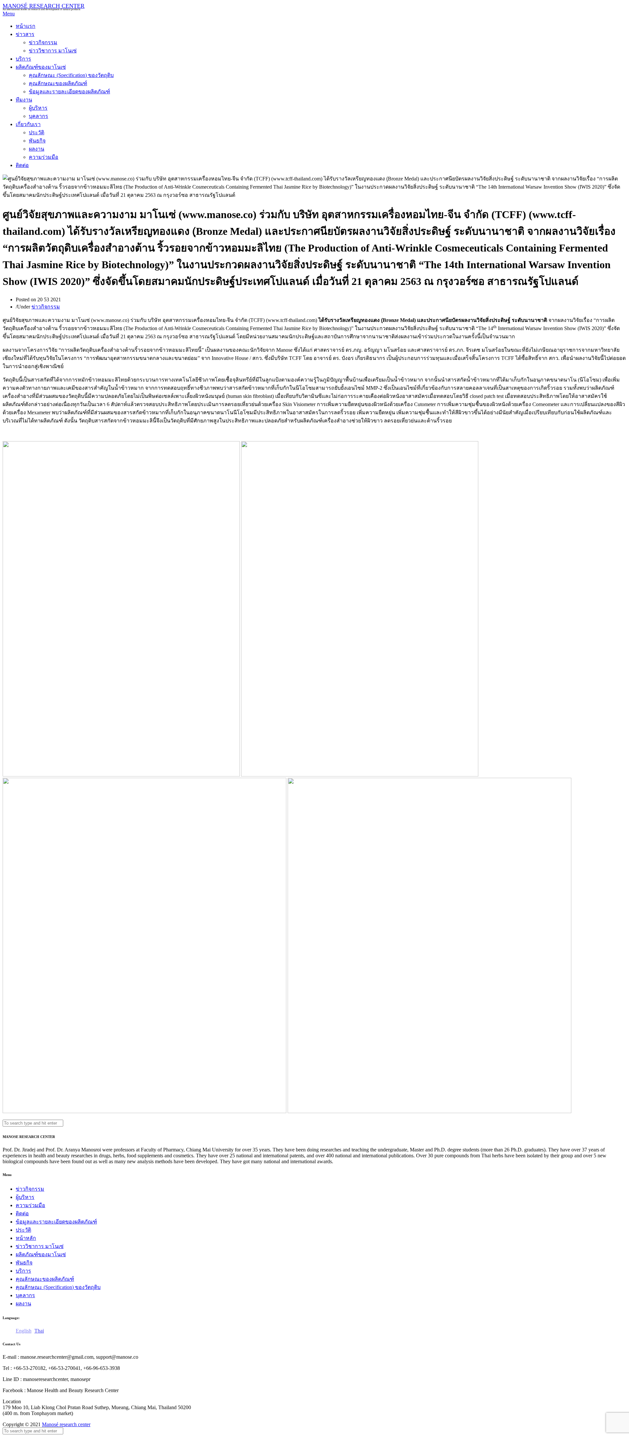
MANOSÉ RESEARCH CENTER (44, 6)
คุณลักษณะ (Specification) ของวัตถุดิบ (71, 75)
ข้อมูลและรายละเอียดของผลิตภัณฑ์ (69, 91)
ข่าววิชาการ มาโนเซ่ (53, 50)
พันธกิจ (37, 140)
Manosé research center (66, 1424)
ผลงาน (36, 149)
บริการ (23, 59)
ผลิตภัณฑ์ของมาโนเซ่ (41, 67)
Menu (9, 13)
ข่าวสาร (25, 34)
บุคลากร (38, 116)
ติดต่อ (22, 165)
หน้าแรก (25, 26)
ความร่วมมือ (43, 157)
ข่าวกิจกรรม (43, 42)
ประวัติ (36, 132)
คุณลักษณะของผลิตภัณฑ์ (58, 83)
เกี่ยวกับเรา (28, 124)
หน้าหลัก (26, 1238)
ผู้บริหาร (38, 108)
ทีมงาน (24, 100)
